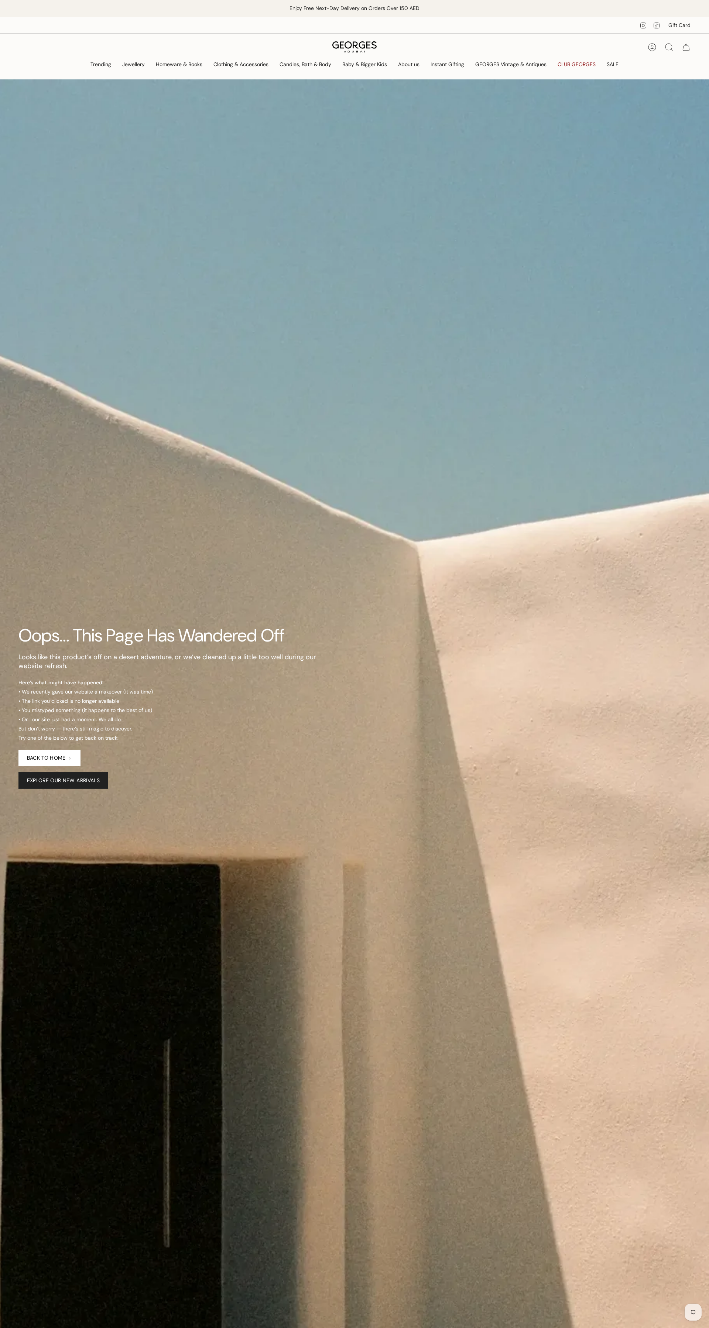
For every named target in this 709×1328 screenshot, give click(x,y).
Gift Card (679, 25)
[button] (101, 65)
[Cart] (686, 47)
